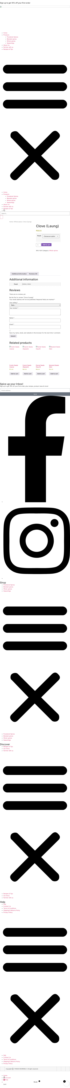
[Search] (1, 217)
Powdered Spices (12, 37)
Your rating (13, 302)
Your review (13, 308)
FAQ (4, 904)
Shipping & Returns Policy (11, 910)
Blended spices (12, 39)
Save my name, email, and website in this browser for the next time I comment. (35, 333)
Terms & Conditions (9, 908)
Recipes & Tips (8, 49)
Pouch (39, 235)
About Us (6, 45)
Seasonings (10, 43)
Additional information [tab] (19, 274)
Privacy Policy (8, 912)
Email (11, 324)
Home (5, 33)
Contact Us (7, 906)
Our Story (6, 748)
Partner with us (8, 47)
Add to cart (46, 245)
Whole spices (11, 41)
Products (6, 35)
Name (11, 318)
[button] (35, 120)
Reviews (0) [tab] (33, 274)
